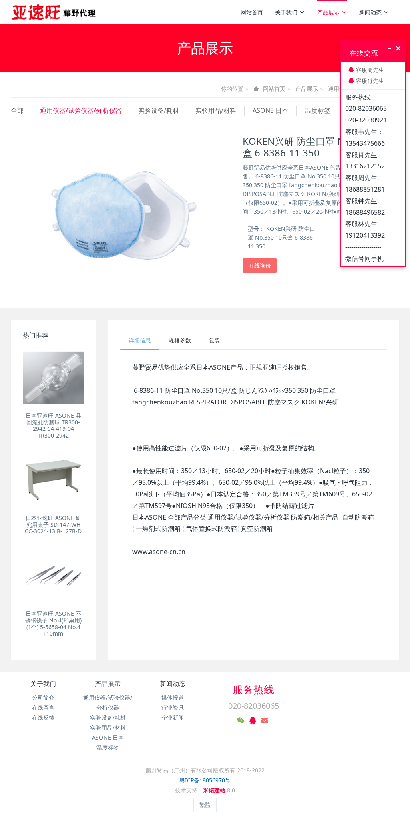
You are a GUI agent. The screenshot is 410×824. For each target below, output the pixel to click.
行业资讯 (172, 707)
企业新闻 (172, 717)
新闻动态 (370, 12)
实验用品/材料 (215, 110)
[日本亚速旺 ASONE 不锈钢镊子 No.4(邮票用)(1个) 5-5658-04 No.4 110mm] (53, 575)
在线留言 (43, 707)
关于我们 (286, 12)
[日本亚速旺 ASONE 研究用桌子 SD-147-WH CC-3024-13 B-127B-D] (53, 480)
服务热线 (253, 689)
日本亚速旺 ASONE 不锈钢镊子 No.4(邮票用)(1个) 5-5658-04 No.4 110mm (53, 623)
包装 (214, 340)
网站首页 (252, 12)
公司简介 (43, 697)
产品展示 (328, 12)
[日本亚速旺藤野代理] (54, 12)
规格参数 (180, 340)
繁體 (205, 804)
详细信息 (140, 340)
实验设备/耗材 (158, 110)
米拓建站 (215, 790)
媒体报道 (172, 697)
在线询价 (260, 265)
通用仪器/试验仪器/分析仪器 (81, 110)
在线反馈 (43, 717)
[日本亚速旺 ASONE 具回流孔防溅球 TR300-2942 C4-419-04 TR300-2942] (53, 377)
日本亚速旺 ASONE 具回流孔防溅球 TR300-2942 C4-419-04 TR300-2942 (53, 425)
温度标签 (317, 110)
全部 (17, 110)
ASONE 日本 (270, 110)
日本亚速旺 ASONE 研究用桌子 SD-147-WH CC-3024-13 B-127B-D (53, 524)
